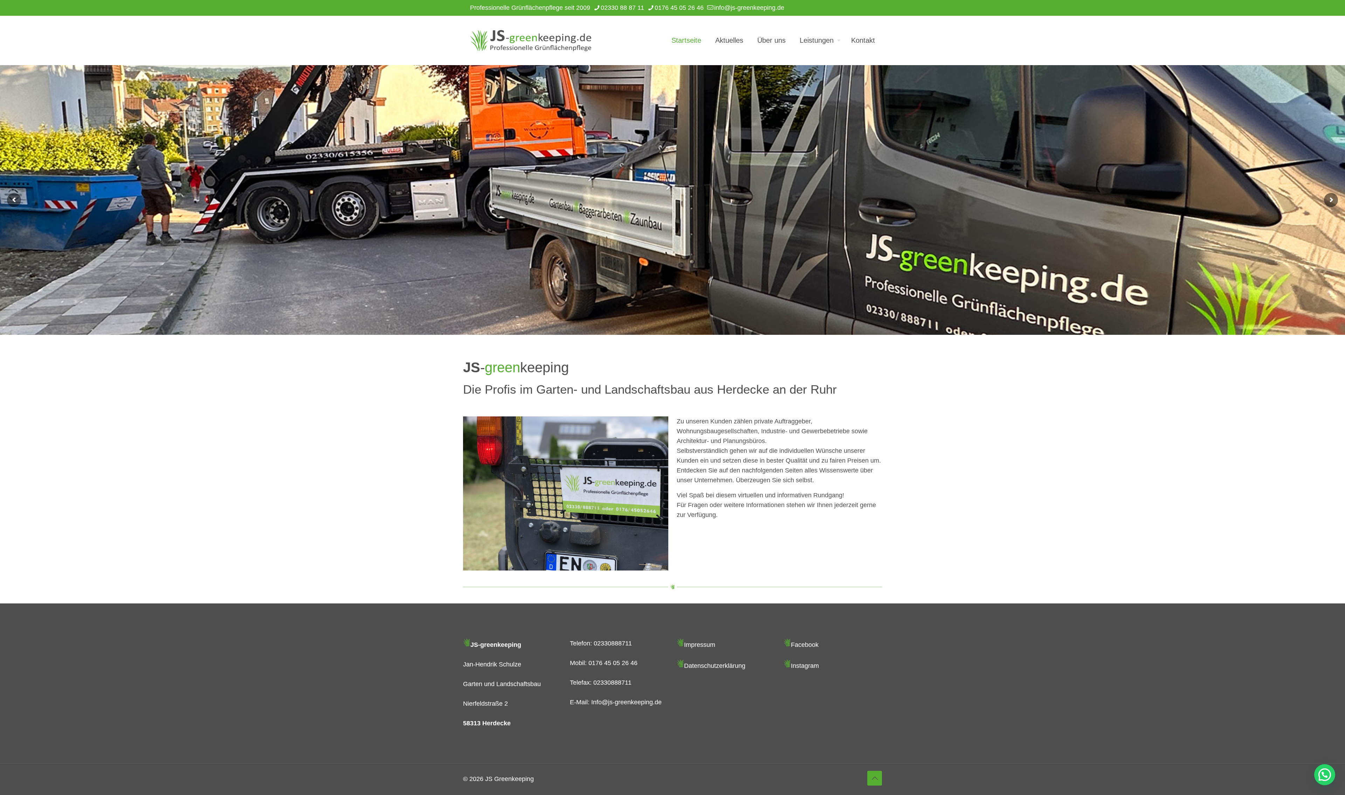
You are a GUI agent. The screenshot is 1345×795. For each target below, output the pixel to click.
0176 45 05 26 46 (679, 7)
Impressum (699, 644)
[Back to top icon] (874, 778)
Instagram (805, 665)
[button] (1324, 774)
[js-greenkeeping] (530, 40)
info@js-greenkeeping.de (749, 7)
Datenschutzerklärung (714, 665)
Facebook (805, 644)
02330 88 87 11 (622, 7)
